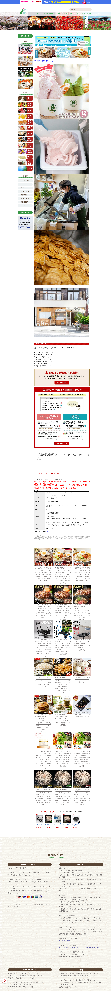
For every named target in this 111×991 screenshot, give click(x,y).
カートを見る (87, 13)
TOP (38, 13)
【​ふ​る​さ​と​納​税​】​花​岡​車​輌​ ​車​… (57, 825)
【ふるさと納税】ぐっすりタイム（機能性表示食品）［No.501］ (82, 715)
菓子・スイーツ (45, 60)
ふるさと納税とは (48, 13)
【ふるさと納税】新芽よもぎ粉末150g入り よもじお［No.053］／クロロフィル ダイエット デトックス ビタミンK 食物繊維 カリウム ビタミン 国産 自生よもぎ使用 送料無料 (63, 719)
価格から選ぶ (45, 61)
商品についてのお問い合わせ (45, 479)
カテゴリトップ (37, 60)
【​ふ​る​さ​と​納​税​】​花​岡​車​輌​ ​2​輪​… (39, 825)
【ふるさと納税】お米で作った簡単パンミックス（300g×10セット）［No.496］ (82, 679)
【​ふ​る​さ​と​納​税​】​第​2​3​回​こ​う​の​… (48, 825)
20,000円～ (51, 61)
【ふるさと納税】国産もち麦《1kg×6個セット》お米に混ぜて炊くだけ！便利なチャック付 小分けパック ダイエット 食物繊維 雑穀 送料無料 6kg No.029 (43, 681)
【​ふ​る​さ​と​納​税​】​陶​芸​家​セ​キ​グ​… (75, 825)
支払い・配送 (62, 13)
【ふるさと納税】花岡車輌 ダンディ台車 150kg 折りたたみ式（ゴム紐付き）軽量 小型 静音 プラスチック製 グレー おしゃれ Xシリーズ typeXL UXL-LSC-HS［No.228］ (82, 644)
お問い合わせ (75, 13)
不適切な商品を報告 (58, 479)
